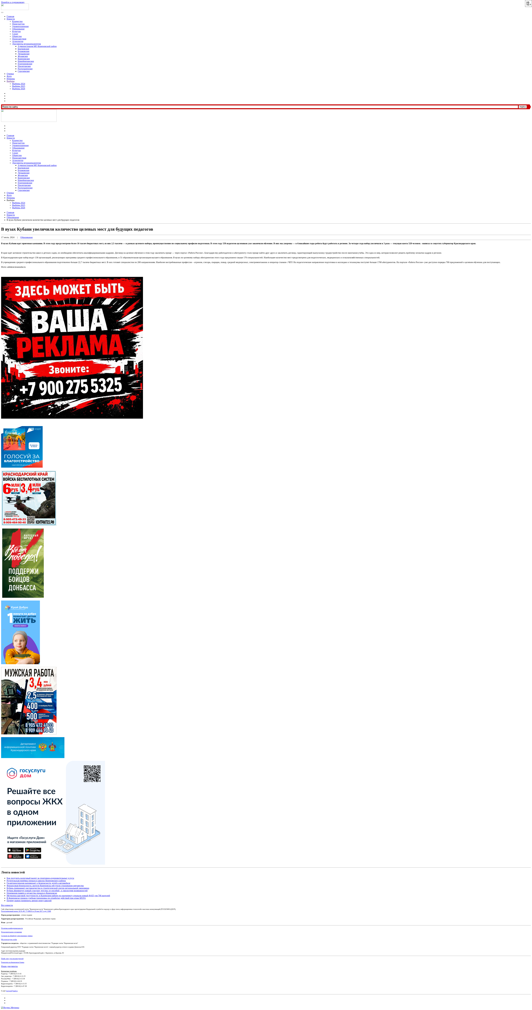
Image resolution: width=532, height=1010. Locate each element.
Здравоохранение (20, 26)
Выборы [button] (11, 200)
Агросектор (17, 41)
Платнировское (25, 64)
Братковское (23, 49)
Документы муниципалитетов (26, 44)
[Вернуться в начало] (15, 9)
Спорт (15, 34)
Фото (9, 76)
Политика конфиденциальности (12, 928)
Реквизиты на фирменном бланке (12, 962)
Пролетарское (24, 66)
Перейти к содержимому (13, 2)
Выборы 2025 (18, 86)
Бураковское (23, 51)
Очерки (10, 74)
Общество (17, 36)
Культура (16, 31)
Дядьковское (24, 54)
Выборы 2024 (18, 84)
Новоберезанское (26, 61)
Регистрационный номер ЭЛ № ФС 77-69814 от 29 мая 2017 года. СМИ (26, 911)
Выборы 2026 (18, 88)
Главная (10, 16)
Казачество (17, 21)
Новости (11, 19)
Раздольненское (25, 69)
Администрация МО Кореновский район (37, 46)
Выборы (11, 81)
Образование (18, 29)
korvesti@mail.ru (12, 991)
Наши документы (9, 966)
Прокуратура (18, 24)
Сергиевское (24, 71)
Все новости (7, 905)
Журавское (23, 56)
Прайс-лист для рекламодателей (12, 959)
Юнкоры (11, 79)
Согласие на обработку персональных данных (17, 936)
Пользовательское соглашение (11, 932)
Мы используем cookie (9, 940)
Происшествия (19, 39)
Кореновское (24, 59)
